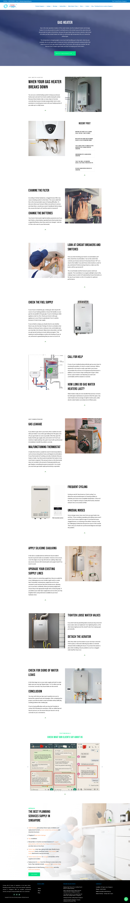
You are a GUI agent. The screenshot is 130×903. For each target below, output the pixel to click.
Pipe (29, 838)
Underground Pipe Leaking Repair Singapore (73, 897)
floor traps (46, 844)
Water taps (31, 849)
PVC (50, 864)
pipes (38, 862)
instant (40, 856)
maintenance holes (54, 844)
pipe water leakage (40, 835)
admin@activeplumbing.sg (105, 891)
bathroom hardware (34, 869)
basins (33, 844)
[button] (126, 899)
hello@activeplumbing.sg (25, 1)
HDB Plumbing (32, 828)
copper (46, 864)
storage (45, 856)
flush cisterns (52, 851)
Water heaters (32, 856)
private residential (45, 830)
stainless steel (57, 864)
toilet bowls (39, 844)
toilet (30, 853)
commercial (54, 830)
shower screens (49, 867)
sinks (29, 851)
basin (33, 851)
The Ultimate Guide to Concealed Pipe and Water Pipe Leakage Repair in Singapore (84, 147)
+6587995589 (11, 1)
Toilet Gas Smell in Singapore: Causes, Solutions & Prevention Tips (84, 162)
